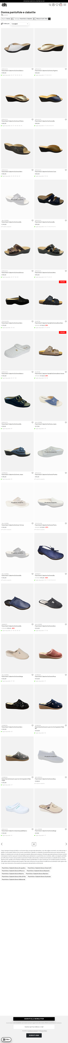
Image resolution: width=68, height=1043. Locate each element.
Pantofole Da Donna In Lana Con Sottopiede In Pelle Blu (49, 727)
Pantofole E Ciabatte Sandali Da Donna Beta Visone (49, 373)
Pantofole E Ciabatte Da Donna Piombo (46, 474)
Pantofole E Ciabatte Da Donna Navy (45, 779)
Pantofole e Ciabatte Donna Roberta (13, 873)
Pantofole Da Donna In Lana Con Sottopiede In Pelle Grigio (16, 779)
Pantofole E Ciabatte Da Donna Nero (12, 171)
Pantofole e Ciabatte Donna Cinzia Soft (39, 868)
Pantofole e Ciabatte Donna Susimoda (39, 876)
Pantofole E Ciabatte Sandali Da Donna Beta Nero (49, 323)
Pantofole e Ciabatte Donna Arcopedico (14, 868)
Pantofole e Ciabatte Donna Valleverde (13, 879)
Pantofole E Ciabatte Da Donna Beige (12, 676)
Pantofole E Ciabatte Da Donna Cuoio (45, 171)
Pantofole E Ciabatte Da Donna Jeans (45, 424)
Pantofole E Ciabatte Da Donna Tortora (13, 525)
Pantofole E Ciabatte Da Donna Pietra (45, 525)
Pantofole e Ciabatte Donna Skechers (37, 873)
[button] (50, 4)
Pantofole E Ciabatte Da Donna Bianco (12, 70)
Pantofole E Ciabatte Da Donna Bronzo (13, 272)
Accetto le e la (34, 1031)
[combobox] (20, 23)
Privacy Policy (43, 1031)
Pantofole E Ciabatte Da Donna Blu (45, 121)
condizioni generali (33, 1031)
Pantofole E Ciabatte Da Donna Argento (46, 70)
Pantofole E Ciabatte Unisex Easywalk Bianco (14, 831)
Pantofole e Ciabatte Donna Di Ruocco (13, 871)
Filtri (7, 1039)
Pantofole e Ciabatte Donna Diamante (38, 871)
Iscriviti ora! (34, 1035)
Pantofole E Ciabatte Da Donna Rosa (45, 676)
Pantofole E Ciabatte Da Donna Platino (13, 121)
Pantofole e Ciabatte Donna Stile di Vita (14, 876)
